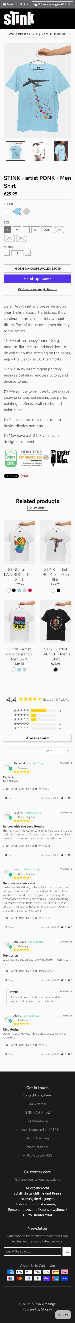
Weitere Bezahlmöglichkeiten (37, 289)
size (6, 222)
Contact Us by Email (37, 1095)
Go (66, 1251)
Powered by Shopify (37, 1309)
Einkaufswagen (54, 4)
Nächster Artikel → (56, 34)
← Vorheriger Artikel (21, 34)
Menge (8, 247)
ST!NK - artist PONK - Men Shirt (20, 788)
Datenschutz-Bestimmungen (37, 1204)
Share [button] (11, 798)
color (8, 204)
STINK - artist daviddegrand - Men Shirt (19, 654)
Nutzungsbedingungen (38, 1199)
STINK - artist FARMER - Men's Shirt (55, 654)
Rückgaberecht (37, 1188)
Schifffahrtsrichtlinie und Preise (38, 1193)
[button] (63, 798)
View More (37, 508)
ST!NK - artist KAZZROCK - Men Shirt (19, 574)
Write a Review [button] (39, 738)
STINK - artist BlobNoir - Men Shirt (56, 574)
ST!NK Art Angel (44, 1304)
